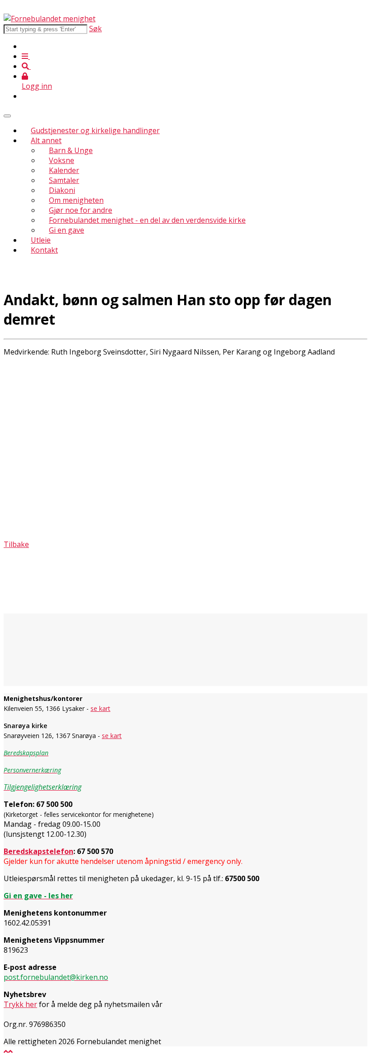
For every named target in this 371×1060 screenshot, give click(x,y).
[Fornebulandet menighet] (49, 19)
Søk (95, 29)
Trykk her (20, 1004)
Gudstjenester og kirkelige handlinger (95, 130)
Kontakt (44, 250)
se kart (100, 708)
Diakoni (62, 190)
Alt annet (46, 140)
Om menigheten (76, 200)
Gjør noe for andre (80, 210)
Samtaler (64, 180)
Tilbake (16, 544)
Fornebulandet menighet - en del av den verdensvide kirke (147, 220)
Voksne (61, 160)
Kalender (64, 170)
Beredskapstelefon (38, 851)
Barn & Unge (71, 150)
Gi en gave (66, 230)
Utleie (41, 240)
